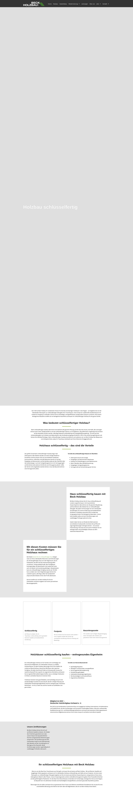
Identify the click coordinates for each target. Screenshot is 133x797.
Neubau (55, 4)
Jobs (97, 4)
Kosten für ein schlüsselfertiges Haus (43, 557)
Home (50, 4)
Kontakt (105, 4)
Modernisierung (73, 4)
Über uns (92, 4)
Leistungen (84, 4)
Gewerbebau (63, 4)
